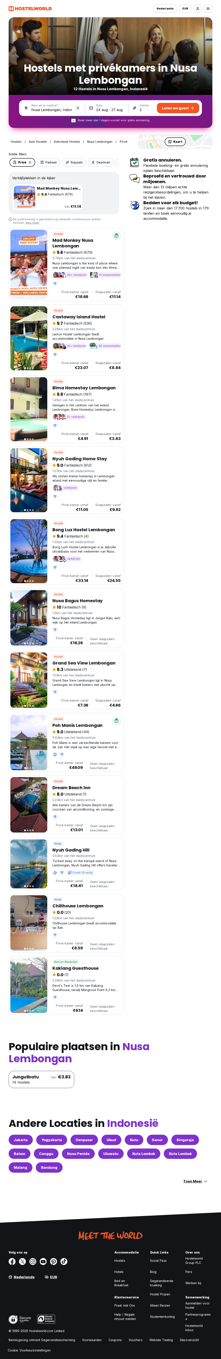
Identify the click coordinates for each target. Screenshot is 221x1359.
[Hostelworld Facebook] (12, 1261)
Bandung (49, 1167)
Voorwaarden (92, 1340)
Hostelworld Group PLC (194, 1261)
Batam (19, 1154)
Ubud (111, 1140)
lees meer (32, 222)
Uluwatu (110, 1154)
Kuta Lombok (143, 1154)
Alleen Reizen (160, 1305)
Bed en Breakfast (65, 961)
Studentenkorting (162, 1316)
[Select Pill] (197, 8)
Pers (188, 1272)
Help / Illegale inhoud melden (125, 1317)
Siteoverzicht (189, 1340)
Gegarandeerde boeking (161, 1283)
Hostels (119, 1260)
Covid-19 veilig (82, 872)
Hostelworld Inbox (194, 1328)
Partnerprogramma (198, 1317)
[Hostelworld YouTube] (43, 1261)
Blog (153, 1272)
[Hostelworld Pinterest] (53, 1261)
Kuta (134, 1140)
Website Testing (161, 1340)
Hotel (57, 843)
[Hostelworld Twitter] (22, 1261)
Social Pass (158, 1260)
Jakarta (21, 1140)
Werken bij (193, 1283)
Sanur (157, 1140)
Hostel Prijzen (160, 1294)
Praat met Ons (124, 1305)
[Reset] (78, 108)
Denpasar (84, 1140)
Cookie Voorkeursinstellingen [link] (29, 1350)
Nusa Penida (78, 1154)
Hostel (58, 234)
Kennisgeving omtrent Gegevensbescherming (42, 1340)
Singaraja (185, 1140)
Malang (20, 1167)
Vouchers (135, 1340)
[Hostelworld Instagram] (32, 1261)
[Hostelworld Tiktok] (63, 1261)
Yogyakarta (51, 1140)
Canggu (46, 1154)
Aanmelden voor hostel (197, 1305)
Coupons (115, 1340)
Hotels (119, 1272)
